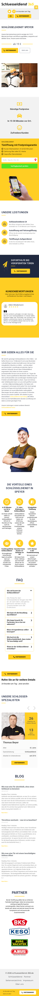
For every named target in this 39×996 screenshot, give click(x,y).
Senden (20, 525)
